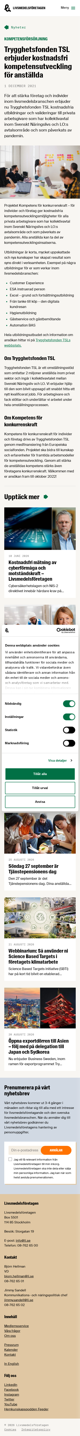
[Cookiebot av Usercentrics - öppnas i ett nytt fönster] (57, 630)
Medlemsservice (16, 1326)
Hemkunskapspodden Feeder (26, 1409)
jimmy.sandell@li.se (18, 1300)
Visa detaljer (57, 760)
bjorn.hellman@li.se (19, 1276)
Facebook (11, 1390)
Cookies (10, 1429)
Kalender (11, 1350)
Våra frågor (12, 1331)
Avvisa (40, 801)
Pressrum (11, 1345)
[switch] (69, 716)
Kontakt (10, 1355)
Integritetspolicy (35, 1429)
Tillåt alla (40, 774)
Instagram (11, 1394)
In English (11, 1364)
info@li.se (23, 1240)
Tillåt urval (40, 788)
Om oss (10, 1336)
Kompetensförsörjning (26, 39)
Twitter (9, 1399)
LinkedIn (10, 1385)
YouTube (10, 1404)
